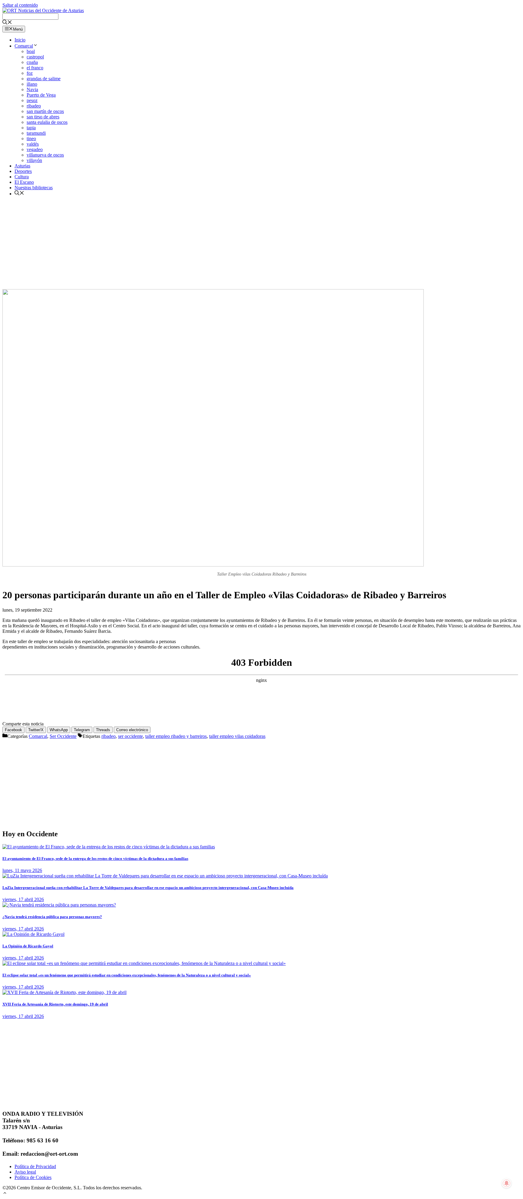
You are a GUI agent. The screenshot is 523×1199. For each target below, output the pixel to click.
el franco (35, 67)
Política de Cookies (33, 1177)
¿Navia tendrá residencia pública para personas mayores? (52, 916)
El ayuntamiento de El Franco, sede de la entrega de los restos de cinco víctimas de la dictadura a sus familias (95, 858)
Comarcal (24, 45)
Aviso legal (25, 1171)
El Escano (24, 182)
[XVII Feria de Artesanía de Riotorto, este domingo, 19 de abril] (64, 992)
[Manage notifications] (506, 1183)
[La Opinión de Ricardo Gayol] (33, 934)
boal (31, 51)
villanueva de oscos (45, 154)
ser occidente (130, 736)
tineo (31, 138)
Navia (32, 89)
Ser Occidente (63, 736)
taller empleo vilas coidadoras (237, 736)
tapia (31, 127)
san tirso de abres (43, 116)
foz (30, 73)
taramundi (36, 133)
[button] (4, 1193)
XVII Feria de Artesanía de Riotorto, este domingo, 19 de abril (55, 1004)
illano (32, 84)
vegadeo (35, 149)
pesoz (32, 100)
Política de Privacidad (35, 1166)
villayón (34, 160)
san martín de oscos (45, 111)
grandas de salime (44, 78)
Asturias (22, 165)
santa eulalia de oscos (47, 122)
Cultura (22, 176)
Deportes (23, 171)
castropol (35, 56)
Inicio (20, 39)
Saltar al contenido (20, 5)
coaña (32, 62)
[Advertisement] (261, 243)
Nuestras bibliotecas (34, 187)
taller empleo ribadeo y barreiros (176, 736)
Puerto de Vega (41, 94)
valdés (33, 144)
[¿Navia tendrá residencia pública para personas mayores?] (59, 904)
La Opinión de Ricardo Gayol (27, 946)
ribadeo (34, 105)
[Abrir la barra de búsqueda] (7, 22)
